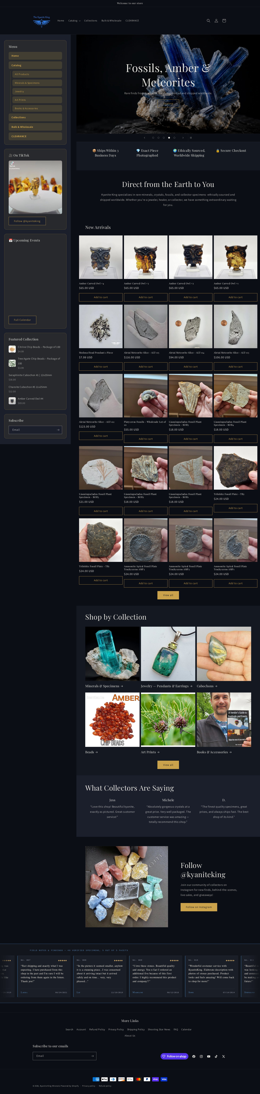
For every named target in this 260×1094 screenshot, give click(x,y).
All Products (22, 74)
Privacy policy (88, 1086)
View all (168, 595)
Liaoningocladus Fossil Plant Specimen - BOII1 (185, 495)
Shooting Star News (159, 1029)
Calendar (186, 1029)
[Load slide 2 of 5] (158, 137)
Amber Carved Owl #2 (181, 283)
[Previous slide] (144, 138)
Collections (18, 117)
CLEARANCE (18, 136)
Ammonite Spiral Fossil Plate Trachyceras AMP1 (230, 568)
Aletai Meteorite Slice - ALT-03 (231, 352)
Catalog (16, 65)
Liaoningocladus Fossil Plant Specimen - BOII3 (95, 495)
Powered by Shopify (70, 1086)
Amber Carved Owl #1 (226, 283)
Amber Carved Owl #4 (91, 283)
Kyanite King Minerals (50, 1086)
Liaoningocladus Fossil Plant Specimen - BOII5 (185, 423)
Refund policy (105, 1086)
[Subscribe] (58, 430)
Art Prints (148, 752)
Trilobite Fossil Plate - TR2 (229, 494)
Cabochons (205, 686)
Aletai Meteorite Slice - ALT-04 (186, 352)
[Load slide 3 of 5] (163, 137)
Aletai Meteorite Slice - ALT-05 (141, 352)
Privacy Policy (116, 1029)
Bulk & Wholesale (22, 127)
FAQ (176, 1029)
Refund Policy (97, 1029)
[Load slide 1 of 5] (153, 137)
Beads (89, 752)
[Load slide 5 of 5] (174, 137)
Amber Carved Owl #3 (136, 283)
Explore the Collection (168, 103)
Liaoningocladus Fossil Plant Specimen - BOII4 (230, 423)
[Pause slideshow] (192, 138)
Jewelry (19, 91)
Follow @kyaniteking (27, 221)
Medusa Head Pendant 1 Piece (96, 352)
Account (81, 1029)
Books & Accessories (212, 752)
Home (15, 55)
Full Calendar (22, 319)
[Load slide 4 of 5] (169, 137)
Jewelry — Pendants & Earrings (165, 686)
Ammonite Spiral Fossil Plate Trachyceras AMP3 (140, 568)
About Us (130, 1035)
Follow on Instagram (199, 907)
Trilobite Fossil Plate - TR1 (94, 566)
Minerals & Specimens (102, 686)
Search (69, 1029)
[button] (74, 20)
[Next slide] (183, 138)
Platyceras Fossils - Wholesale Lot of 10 (145, 423)
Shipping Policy (136, 1029)
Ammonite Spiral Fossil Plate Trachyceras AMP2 (185, 568)
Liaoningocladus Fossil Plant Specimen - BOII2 (140, 495)
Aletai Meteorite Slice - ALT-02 (96, 421)
